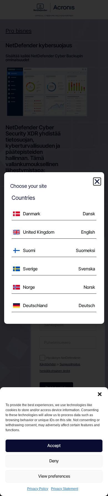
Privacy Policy (37, 489)
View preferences (54, 476)
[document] (54, 248)
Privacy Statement (64, 489)
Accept (54, 445)
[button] (99, 394)
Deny (54, 460)
